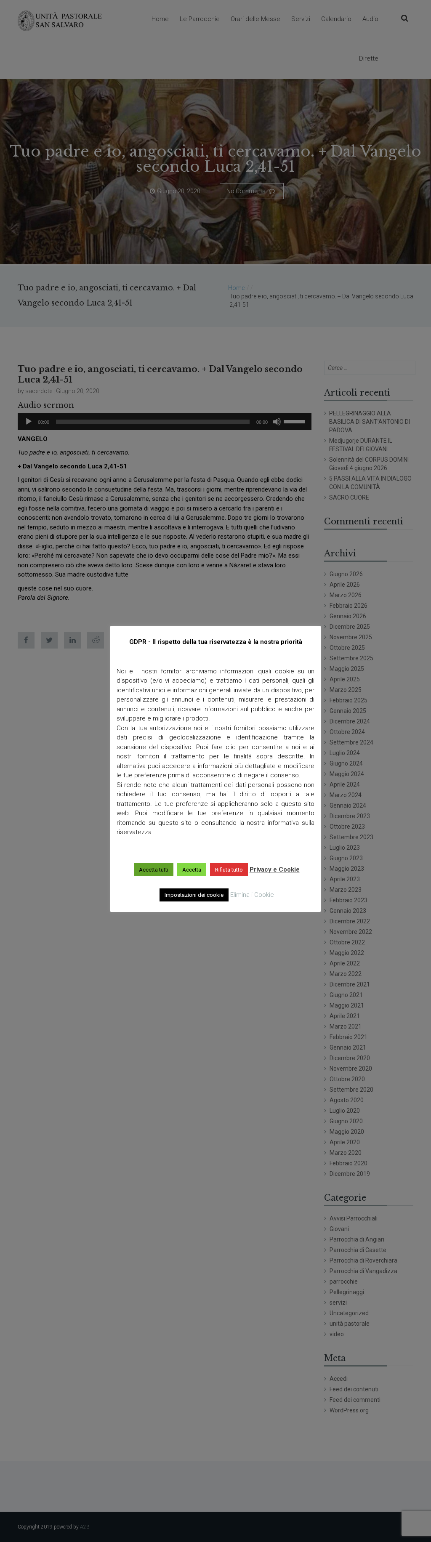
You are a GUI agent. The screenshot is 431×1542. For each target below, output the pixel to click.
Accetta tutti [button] (153, 870)
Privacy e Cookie (275, 869)
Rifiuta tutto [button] (229, 870)
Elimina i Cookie (252, 895)
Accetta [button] (191, 870)
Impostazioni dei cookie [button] (194, 895)
